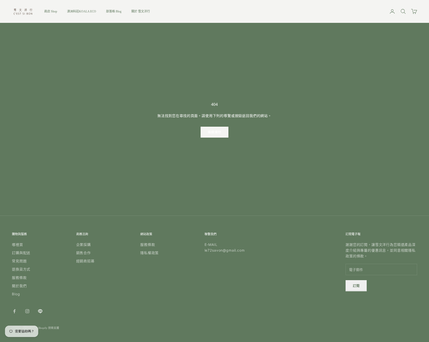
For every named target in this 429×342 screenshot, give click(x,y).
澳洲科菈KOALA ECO (81, 11)
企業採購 (83, 244)
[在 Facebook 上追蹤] (14, 311)
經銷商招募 (85, 261)
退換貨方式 (21, 269)
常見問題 (19, 261)
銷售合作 (83, 253)
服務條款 (19, 277)
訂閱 (356, 286)
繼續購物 (214, 132)
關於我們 (19, 286)
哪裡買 (17, 244)
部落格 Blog (113, 11)
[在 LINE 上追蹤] (40, 311)
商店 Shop (50, 11)
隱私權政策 (149, 253)
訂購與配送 (21, 253)
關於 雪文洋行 (140, 11)
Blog (16, 294)
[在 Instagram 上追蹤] (27, 311)
